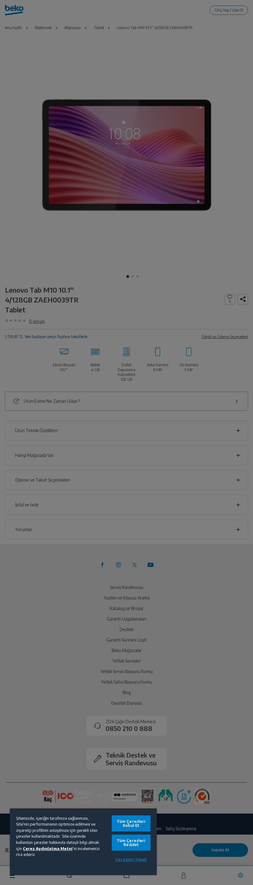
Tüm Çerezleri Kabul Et (131, 823)
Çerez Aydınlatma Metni (48, 848)
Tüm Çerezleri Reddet (131, 842)
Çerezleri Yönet (131, 859)
